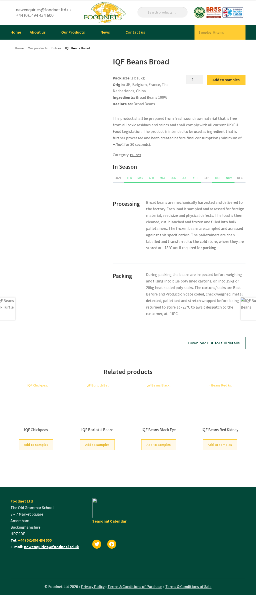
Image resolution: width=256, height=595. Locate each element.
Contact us (135, 32)
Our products (38, 48)
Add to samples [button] (36, 444)
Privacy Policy (92, 586)
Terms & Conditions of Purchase (135, 586)
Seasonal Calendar (109, 521)
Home (15, 32)
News (105, 32)
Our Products (73, 32)
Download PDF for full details (214, 342)
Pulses (57, 48)
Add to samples (226, 79)
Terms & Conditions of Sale (188, 586)
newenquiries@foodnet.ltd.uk (51, 546)
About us (38, 32)
